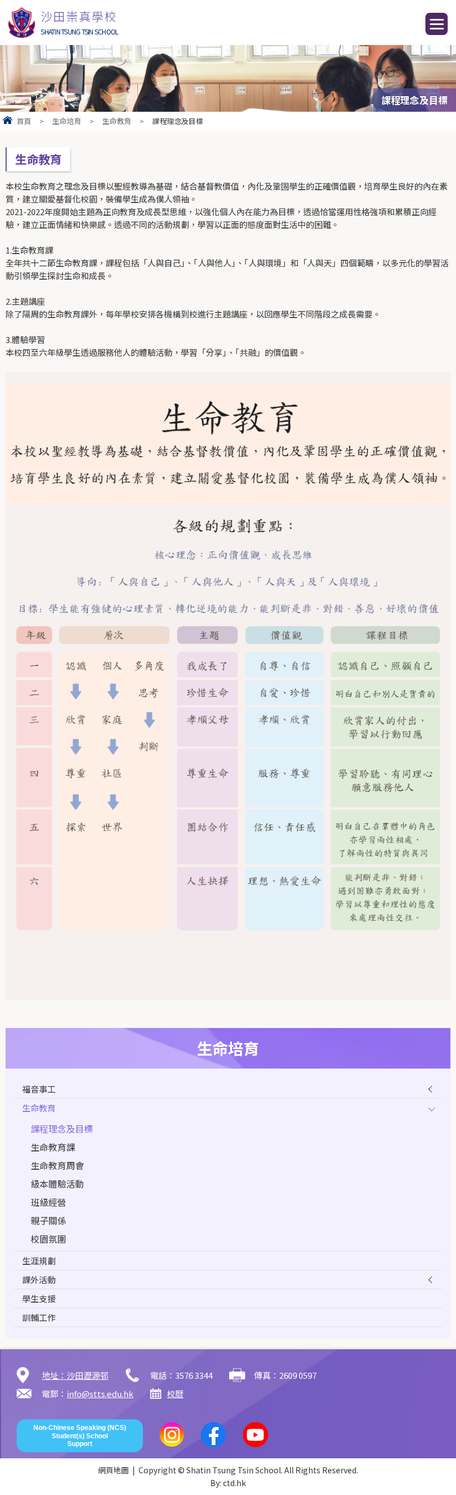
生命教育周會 (57, 1165)
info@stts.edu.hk (100, 1393)
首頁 (24, 121)
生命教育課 (53, 1147)
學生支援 (39, 1298)
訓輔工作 (39, 1317)
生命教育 (116, 121)
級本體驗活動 (57, 1183)
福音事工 (39, 1089)
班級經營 (48, 1202)
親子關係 (48, 1220)
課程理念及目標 (62, 1128)
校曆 (175, 1393)
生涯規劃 (39, 1260)
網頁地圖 (113, 1470)
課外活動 (39, 1279)
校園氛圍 (48, 1238)
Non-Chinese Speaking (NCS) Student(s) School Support (79, 1436)
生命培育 (66, 121)
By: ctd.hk (228, 1482)
